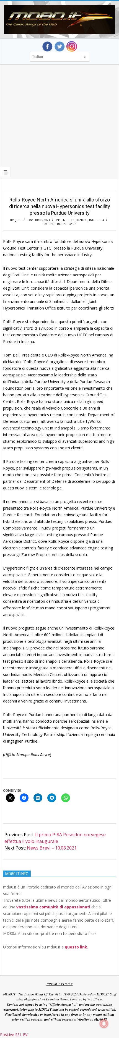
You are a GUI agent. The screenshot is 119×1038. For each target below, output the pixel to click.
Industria (96, 220)
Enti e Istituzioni (74, 220)
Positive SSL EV (13, 1034)
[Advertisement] (59, 128)
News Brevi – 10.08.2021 (52, 848)
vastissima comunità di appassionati (53, 906)
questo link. (76, 947)
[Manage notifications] (104, 1023)
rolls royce (66, 224)
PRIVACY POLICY (59, 984)
